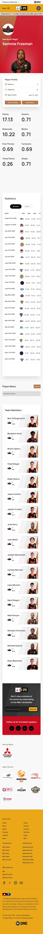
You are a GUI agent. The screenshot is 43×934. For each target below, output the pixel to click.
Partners (27, 832)
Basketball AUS (28, 863)
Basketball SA (27, 853)
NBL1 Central (6, 860)
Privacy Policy (8, 918)
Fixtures (5, 832)
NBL (3, 871)
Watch (4, 829)
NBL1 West (6, 856)
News (4, 826)
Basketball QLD (28, 847)
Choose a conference (9, 2)
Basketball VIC (28, 850)
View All (37, 386)
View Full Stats (13, 103)
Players (26, 826)
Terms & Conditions (23, 915)
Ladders (5, 835)
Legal (25, 835)
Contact (26, 829)
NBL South (5, 850)
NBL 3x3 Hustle (7, 874)
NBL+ (25, 838)
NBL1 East (5, 853)
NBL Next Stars (7, 878)
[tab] (16, 206)
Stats (4, 838)
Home (4, 823)
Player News (30, 103)
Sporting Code (28, 918)
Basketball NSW (28, 860)
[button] (10, 2)
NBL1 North (6, 847)
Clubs (26, 823)
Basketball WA (28, 856)
